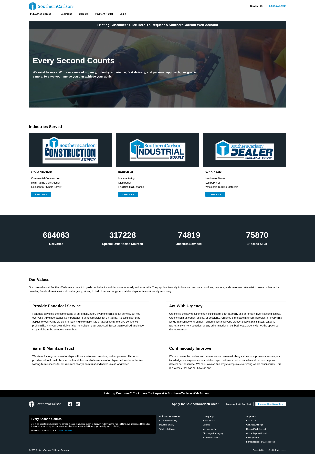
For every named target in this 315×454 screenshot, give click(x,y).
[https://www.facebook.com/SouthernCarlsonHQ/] (70, 404)
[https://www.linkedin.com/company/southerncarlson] (78, 404)
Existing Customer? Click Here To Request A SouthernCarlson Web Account (157, 25)
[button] (42, 13)
